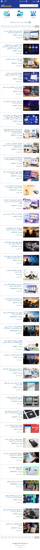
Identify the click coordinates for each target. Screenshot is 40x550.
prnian (15, 91)
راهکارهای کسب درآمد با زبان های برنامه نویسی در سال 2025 (12, 328)
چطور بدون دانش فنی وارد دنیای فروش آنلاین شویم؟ (12, 173)
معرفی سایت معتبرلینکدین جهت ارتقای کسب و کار (12, 313)
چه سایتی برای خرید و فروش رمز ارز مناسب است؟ (12, 102)
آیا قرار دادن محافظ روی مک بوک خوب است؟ (12, 88)
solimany (14, 401)
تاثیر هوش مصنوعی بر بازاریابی (13, 355)
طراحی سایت (20, 547)
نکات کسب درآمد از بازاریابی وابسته (14, 60)
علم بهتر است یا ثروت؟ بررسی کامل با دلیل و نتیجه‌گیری (13, 187)
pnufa (15, 357)
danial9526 (13, 472)
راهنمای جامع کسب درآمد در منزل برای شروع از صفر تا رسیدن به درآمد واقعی (12, 145)
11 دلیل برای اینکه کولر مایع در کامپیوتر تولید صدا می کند (13, 497)
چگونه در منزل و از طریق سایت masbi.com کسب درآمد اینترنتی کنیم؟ (12, 342)
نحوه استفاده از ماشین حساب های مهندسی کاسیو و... (13, 440)
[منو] (2, 1)
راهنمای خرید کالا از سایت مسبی (12, 214)
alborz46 (14, 63)
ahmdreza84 (13, 190)
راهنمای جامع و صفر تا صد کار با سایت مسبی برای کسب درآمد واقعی (13, 201)
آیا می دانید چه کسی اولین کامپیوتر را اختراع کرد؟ (14, 398)
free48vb (14, 246)
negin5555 (13, 484)
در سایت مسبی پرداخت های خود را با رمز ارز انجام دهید (12, 370)
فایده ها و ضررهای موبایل (14, 481)
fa (6, 0)
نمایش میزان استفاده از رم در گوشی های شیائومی (13, 426)
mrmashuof (13, 289)
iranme (15, 260)
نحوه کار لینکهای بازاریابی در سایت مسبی (14, 271)
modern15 (14, 232)
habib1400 (14, 135)
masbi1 (15, 35)
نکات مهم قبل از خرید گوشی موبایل (13, 525)
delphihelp (14, 458)
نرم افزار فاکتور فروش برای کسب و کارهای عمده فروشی (12, 454)
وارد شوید (34, 1)
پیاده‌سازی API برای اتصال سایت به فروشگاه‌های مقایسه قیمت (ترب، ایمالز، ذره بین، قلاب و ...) (12, 117)
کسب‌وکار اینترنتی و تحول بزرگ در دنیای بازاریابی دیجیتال (13, 257)
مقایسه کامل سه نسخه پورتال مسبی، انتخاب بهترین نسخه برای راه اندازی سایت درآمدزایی (12, 47)
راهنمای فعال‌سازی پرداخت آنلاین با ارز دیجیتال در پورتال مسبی (13, 75)
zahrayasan (13, 317)
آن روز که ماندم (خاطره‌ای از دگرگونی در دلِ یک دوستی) (14, 229)
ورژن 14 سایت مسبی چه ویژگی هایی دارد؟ (13, 384)
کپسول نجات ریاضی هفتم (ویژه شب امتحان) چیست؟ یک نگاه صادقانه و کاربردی (13, 131)
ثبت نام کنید (22, 1)
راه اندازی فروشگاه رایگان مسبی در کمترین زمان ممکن (13, 285)
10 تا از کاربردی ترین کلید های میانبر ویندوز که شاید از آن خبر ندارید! (13, 413)
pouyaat (14, 417)
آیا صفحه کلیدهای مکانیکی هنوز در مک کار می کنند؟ (12, 511)
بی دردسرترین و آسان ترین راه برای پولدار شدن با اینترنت (13, 299)
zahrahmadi (13, 331)
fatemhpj (14, 443)
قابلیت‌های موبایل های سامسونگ (15, 468)
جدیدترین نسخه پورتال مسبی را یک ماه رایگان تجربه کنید (13, 32)
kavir (15, 429)
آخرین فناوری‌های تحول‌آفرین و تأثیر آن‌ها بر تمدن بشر (13, 243)
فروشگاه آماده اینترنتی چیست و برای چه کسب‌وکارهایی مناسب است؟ (13, 159)
